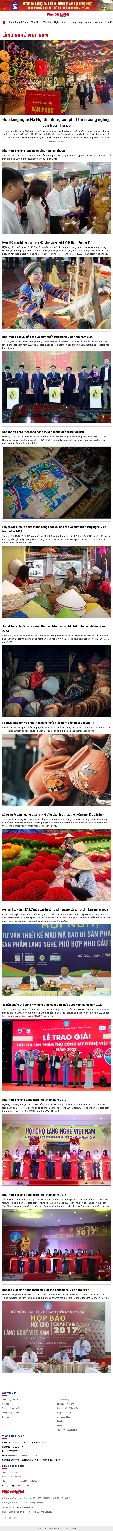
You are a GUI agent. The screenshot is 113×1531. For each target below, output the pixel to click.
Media (59, 1425)
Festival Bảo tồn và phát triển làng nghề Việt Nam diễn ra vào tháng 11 (48, 723)
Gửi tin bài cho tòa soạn (12, 1477)
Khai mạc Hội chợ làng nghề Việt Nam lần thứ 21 (33, 150)
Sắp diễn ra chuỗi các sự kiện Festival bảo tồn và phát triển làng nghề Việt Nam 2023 (54, 628)
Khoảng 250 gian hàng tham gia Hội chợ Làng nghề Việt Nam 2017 (45, 1290)
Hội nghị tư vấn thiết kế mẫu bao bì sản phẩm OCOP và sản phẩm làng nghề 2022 (55, 909)
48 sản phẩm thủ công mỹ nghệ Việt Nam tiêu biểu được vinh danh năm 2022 (52, 1004)
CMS (52, 1528)
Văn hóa (35, 22)
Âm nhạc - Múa (63, 1417)
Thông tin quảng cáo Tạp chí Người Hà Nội (19, 1481)
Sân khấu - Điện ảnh (65, 1399)
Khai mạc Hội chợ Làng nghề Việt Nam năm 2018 (34, 1099)
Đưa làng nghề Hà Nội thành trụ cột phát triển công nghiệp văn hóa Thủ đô (56, 122)
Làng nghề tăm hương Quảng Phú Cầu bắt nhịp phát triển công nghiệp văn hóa (53, 814)
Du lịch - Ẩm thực (64, 1412)
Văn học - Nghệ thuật (54, 22)
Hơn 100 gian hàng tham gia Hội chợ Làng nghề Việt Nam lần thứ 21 (46, 242)
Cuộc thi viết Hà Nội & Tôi (67, 1408)
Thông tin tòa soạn (10, 1472)
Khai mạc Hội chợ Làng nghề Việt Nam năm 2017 (34, 1195)
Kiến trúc (60, 1421)
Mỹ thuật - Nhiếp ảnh (65, 1404)
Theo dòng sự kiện (18, 22)
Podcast (98, 22)
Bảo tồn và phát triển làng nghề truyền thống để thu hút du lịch (43, 432)
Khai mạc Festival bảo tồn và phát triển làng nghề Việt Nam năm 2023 (47, 337)
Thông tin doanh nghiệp (67, 1430)
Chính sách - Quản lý (56, 141)
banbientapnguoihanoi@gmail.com (22, 1455)
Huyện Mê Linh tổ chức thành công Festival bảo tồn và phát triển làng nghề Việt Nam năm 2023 (54, 529)
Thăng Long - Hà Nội (80, 22)
